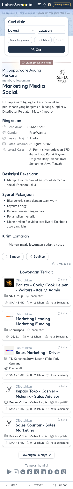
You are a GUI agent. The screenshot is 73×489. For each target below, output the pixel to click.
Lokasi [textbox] (13, 30)
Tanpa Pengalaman (20, 40)
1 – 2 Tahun (42, 40)
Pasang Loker (62, 4)
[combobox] (21, 31)
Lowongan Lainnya (34, 455)
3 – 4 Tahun (62, 40)
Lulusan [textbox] (45, 30)
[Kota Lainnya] (44, 4)
